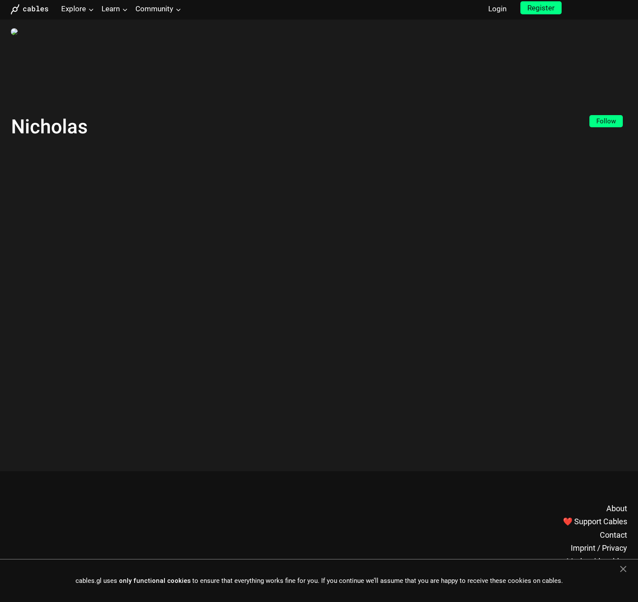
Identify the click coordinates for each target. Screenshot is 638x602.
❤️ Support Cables (595, 521)
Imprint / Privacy (599, 547)
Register (541, 7)
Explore (73, 8)
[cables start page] (32, 9)
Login (497, 8)
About (616, 508)
